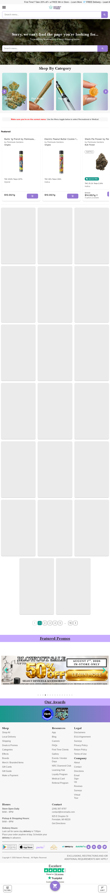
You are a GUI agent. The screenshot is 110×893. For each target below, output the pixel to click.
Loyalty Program (59, 774)
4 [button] (55, 623)
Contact (77, 767)
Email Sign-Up (77, 778)
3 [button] (50, 623)
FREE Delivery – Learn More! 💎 (74, 2)
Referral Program (60, 783)
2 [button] (44, 623)
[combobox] (92, 194)
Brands (5, 758)
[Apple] (88, 847)
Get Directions (58, 823)
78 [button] (70, 623)
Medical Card (58, 778)
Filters (7, 890)
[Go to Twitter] (104, 847)
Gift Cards (7, 767)
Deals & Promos (10, 745)
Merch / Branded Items (12, 762)
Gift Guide (7, 771)
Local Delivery (9, 737)
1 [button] (39, 623)
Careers (56, 741)
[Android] (94, 847)
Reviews (78, 786)
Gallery (55, 754)
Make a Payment (10, 775)
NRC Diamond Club (61, 766)
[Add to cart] (32, 196)
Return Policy (80, 749)
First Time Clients (60, 749)
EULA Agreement (82, 737)
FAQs (54, 745)
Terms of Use (80, 754)
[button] (4, 7)
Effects (5, 754)
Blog (54, 737)
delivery (27, 831)
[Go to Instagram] (99, 847)
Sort (102, 890)
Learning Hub (58, 770)
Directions (79, 771)
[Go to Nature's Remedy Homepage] (55, 7)
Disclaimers (79, 732)
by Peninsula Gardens (13, 142)
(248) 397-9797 (59, 809)
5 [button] (60, 623)
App (54, 732)
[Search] (104, 14)
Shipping (6, 741)
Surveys (78, 741)
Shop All (6, 732)
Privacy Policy (81, 745)
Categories (7, 749)
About (77, 762)
